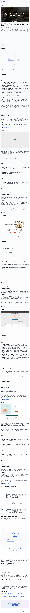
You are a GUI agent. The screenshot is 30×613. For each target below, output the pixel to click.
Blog (23, 611)
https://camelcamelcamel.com (8, 306)
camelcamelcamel (4, 42)
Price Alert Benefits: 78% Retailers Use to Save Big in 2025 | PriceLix (12, 593)
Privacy (28, 611)
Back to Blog (4, 5)
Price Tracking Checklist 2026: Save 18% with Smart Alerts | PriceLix (12, 597)
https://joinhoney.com (7, 483)
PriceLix (16, 550)
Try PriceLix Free (15, 605)
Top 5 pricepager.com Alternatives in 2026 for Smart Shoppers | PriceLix (13, 596)
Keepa (3, 41)
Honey (3, 45)
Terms (25, 611)
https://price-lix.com (7, 127)
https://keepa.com (6, 212)
